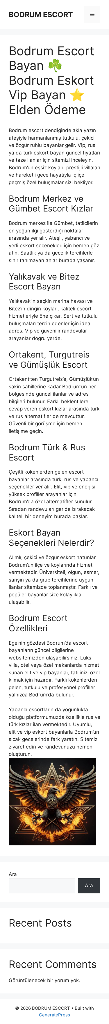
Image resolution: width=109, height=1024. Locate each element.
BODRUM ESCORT (41, 14)
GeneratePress (54, 1015)
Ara (13, 874)
